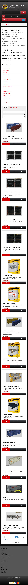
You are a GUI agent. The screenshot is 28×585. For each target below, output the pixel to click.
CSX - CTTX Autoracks (8, 358)
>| (7, 539)
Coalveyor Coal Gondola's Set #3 (11, 220)
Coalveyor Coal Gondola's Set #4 (11, 247)
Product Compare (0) (13, 107)
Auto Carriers (6, 70)
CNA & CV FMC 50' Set (8, 136)
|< (3, 537)
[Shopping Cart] (7, 1)
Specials (2, 567)
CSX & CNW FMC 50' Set (9, 331)
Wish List (2, 574)
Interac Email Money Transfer (6, 556)
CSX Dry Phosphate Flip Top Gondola (12, 470)
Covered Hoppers (6, 79)
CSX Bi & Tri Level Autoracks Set (11, 386)
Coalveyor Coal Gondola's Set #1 (11, 164)
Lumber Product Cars (7, 86)
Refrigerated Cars (6, 95)
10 (21, 537)
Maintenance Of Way (7, 91)
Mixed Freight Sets (6, 93)
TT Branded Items (4, 561)
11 (23, 537)
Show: (24, 114)
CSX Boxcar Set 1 (7, 414)
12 (3, 539)
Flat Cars (5, 81)
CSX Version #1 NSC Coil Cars (10, 525)
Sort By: (23, 109)
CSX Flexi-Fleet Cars (8, 497)
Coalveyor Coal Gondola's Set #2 (11, 192)
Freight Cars (8, 24)
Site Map (2, 559)
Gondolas (5, 84)
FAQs (2, 551)
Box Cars (5, 72)
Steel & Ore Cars (6, 97)
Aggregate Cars (6, 68)
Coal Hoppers (6, 74)
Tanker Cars (5, 102)
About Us (3, 550)
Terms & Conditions (5, 554)
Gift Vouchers (3, 566)
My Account (3, 571)
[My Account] (3, 1)
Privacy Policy (3, 553)
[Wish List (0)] (5, 1)
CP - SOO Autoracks (8, 275)
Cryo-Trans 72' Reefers (9, 303)
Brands (2, 564)
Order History (3, 572)
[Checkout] (9, 1)
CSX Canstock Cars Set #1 (9, 442)
